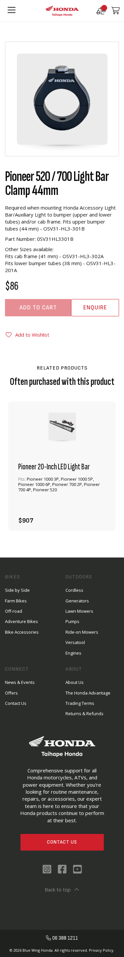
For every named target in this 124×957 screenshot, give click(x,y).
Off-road (13, 611)
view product (62, 494)
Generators (77, 601)
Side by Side (17, 590)
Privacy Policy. (101, 950)
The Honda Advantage (87, 693)
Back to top (58, 889)
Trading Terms (79, 703)
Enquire (95, 307)
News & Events (20, 682)
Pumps (72, 621)
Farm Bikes (16, 601)
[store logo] (62, 10)
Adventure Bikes (21, 621)
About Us (74, 682)
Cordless (74, 590)
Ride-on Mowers (81, 632)
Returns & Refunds (84, 714)
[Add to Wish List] (98, 514)
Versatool (75, 642)
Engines (73, 653)
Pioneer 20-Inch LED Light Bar (54, 467)
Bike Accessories (22, 632)
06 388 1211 (65, 938)
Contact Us (62, 842)
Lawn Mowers (79, 611)
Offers (11, 693)
